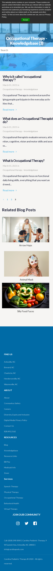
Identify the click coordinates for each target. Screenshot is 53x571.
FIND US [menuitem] (8, 354)
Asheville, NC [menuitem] (9, 362)
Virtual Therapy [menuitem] (10, 509)
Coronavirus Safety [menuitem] (12, 403)
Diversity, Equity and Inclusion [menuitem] (16, 414)
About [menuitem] (7, 398)
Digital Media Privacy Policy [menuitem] (15, 420)
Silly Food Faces (25, 311)
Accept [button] (25, 20)
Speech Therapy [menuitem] (11, 486)
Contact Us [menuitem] (9, 426)
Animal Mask (26, 279)
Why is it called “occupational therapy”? (26, 93)
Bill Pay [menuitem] (7, 462)
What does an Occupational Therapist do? (28, 135)
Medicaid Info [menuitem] (10, 467)
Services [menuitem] (8, 479)
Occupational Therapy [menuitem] (13, 498)
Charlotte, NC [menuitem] (10, 373)
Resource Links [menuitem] (10, 456)
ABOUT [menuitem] (8, 390)
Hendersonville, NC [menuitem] (12, 378)
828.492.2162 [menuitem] (10, 431)
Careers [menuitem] (7, 409)
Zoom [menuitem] (6, 473)
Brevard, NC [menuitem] (9, 367)
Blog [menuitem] (6, 445)
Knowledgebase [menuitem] (11, 450)
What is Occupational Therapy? (26, 175)
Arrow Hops (25, 245)
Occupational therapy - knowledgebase (20, 89)
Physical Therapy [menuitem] (11, 492)
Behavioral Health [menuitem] (11, 503)
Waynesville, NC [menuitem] (11, 384)
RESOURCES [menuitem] (10, 437)
